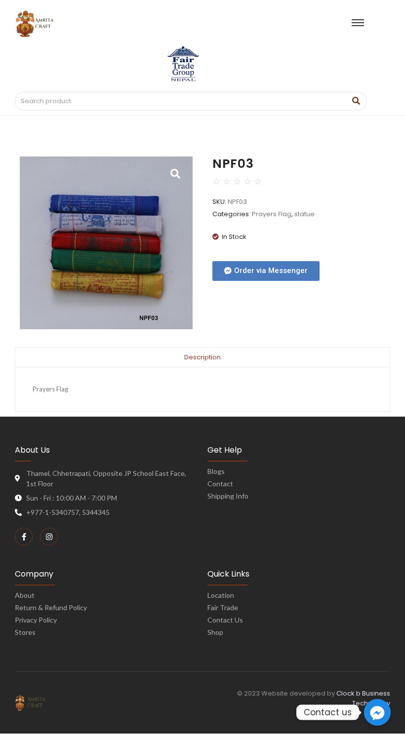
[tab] (202, 357)
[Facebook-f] (24, 536)
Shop (215, 632)
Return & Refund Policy (51, 607)
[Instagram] (49, 536)
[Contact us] (377, 712)
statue (304, 214)
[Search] (356, 101)
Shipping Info (227, 496)
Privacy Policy (36, 620)
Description (202, 357)
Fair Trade (222, 607)
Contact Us (225, 620)
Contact (220, 483)
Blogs (216, 471)
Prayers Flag (271, 214)
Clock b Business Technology (363, 698)
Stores (25, 632)
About (25, 595)
